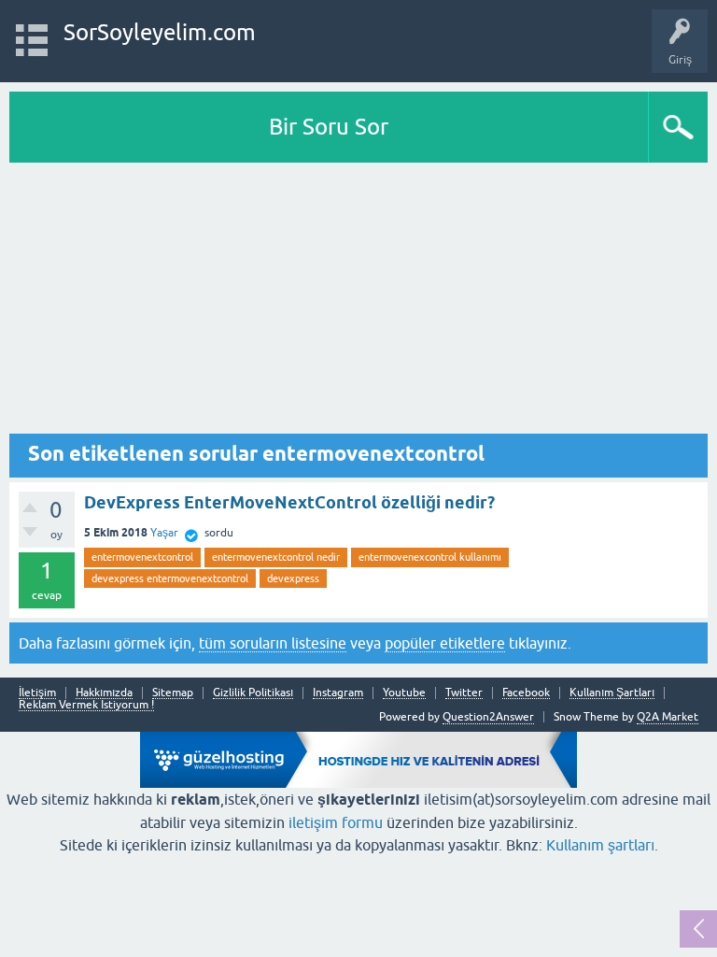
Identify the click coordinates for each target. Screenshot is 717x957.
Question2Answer (488, 716)
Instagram (338, 693)
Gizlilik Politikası (253, 693)
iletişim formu (335, 822)
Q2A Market (667, 716)
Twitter (464, 693)
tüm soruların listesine (272, 643)
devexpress (293, 578)
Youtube (404, 693)
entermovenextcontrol (142, 557)
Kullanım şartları (600, 844)
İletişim (37, 693)
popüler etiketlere (445, 643)
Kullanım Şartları (611, 693)
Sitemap (172, 693)
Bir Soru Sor (328, 126)
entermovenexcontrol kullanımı (429, 557)
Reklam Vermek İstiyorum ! (86, 705)
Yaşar (164, 532)
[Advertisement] (358, 303)
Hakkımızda (104, 693)
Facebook (526, 693)
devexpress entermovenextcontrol (169, 578)
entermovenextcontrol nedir (276, 557)
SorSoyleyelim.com (159, 32)
